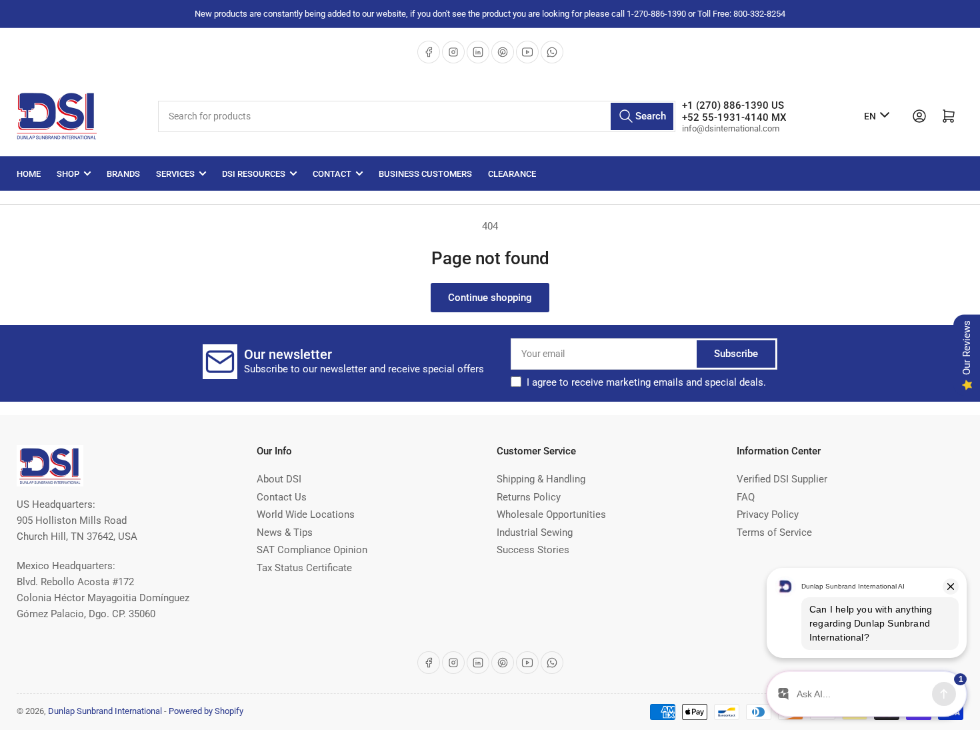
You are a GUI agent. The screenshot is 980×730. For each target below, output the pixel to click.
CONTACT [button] (332, 174)
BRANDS (123, 174)
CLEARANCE (512, 174)
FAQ (746, 497)
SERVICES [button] (175, 174)
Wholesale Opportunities (551, 514)
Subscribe (736, 354)
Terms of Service (774, 532)
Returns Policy (529, 497)
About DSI (279, 479)
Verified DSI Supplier (782, 479)
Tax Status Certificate (304, 568)
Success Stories (533, 550)
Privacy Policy (768, 514)
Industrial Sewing (535, 532)
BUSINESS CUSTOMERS (425, 174)
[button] (646, 382)
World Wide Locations (306, 514)
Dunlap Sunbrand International (105, 711)
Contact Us (282, 497)
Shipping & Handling (541, 479)
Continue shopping (490, 298)
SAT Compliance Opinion (312, 550)
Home (29, 174)
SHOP (68, 174)
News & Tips (285, 532)
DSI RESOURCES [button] (253, 174)
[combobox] (416, 116)
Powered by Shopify (206, 711)
